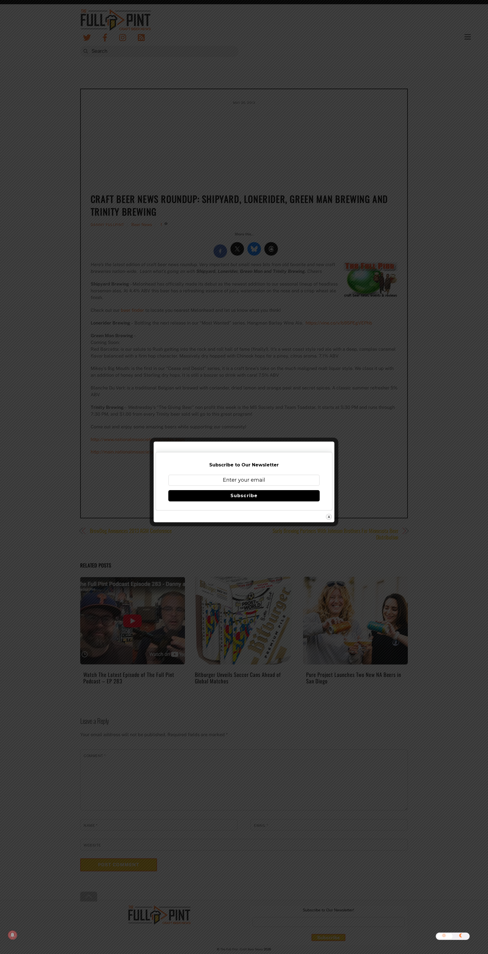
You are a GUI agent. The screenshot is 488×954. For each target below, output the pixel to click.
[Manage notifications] (12, 935)
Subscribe (243, 495)
